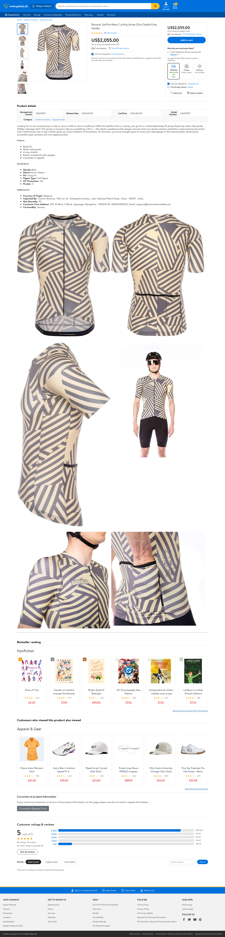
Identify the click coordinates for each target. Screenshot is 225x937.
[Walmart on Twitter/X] (189, 920)
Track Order (130, 890)
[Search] (155, 6)
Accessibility (98, 917)
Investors (7, 917)
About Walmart (9, 904)
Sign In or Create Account (86, 890)
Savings (37, 14)
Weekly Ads (149, 890)
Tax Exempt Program (101, 925)
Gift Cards (52, 921)
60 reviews (112, 33)
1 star (54, 844)
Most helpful (69, 861)
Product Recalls (99, 921)
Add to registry (196, 92)
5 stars (54, 830)
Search (203, 861)
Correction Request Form (33, 808)
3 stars (54, 837)
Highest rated (51, 861)
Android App (187, 909)
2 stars (54, 840)
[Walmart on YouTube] (195, 920)
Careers (100, 14)
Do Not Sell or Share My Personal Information (157, 921)
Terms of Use (142, 904)
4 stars (54, 834)
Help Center (111, 890)
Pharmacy (88, 14)
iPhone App (187, 904)
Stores (50, 909)
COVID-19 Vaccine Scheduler (105, 904)
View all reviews (27, 851)
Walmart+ (52, 917)
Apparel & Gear (46, 19)
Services (26, 14)
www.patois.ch (118, 53)
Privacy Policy (143, 909)
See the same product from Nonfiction (190, 710)
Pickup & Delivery (73, 14)
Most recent (33, 861)
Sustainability (8, 921)
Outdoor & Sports (31, 19)
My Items (111, 14)
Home (19, 19)
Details (190, 87)
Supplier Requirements (13, 925)
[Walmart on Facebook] (184, 920)
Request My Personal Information (151, 917)
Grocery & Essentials (53, 14)
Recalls (96, 913)
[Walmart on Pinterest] (200, 920)
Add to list (177, 92)
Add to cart (186, 40)
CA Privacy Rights (145, 913)
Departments (13, 14)
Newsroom (7, 913)
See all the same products (196, 788)
